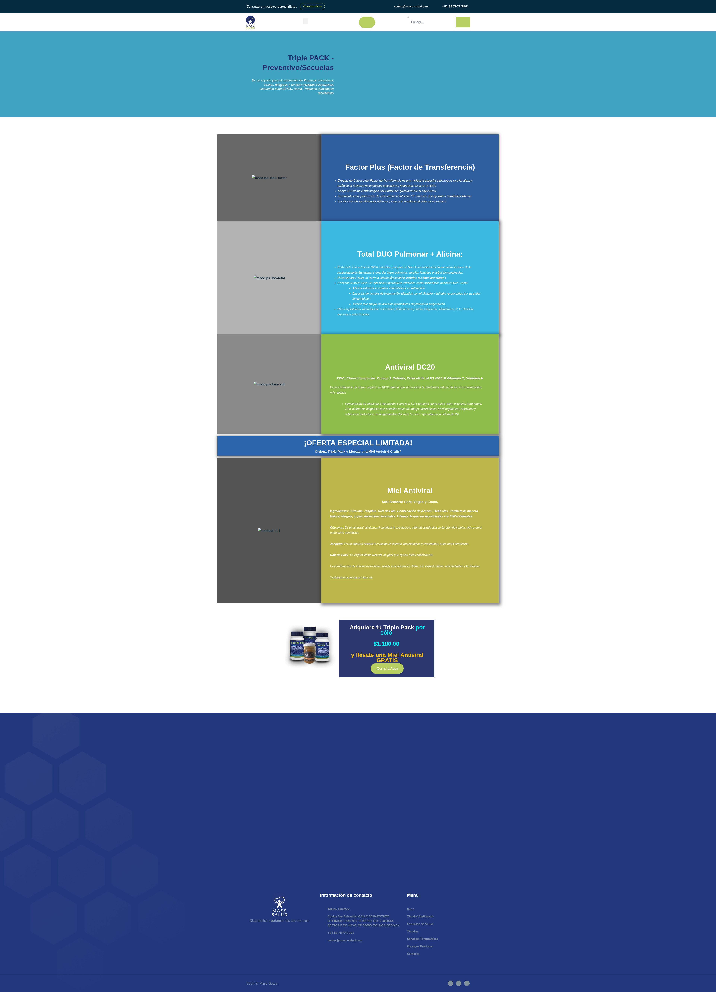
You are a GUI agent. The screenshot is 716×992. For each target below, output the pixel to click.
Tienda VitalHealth (420, 916)
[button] (305, 21)
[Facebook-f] (450, 983)
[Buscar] (463, 22)
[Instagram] (458, 983)
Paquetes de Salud (420, 924)
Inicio (410, 909)
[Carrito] (367, 22)
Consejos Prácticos (420, 946)
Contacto (413, 954)
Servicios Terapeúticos (422, 939)
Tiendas (412, 931)
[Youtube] (467, 983)
